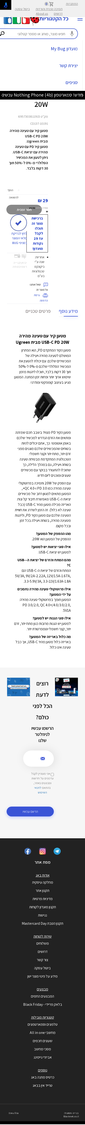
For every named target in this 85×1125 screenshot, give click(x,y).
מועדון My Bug (64, 49)
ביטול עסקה (22, 9)
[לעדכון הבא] (2, 95)
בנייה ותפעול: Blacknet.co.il (71, 1115)
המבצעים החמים (42, 996)
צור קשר (42, 959)
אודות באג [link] (43, 875)
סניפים (72, 82)
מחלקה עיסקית (42, 882)
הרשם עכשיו (30, 811)
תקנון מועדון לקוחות (42, 907)
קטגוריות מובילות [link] (42, 1017)
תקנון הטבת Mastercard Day (42, 923)
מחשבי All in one (42, 1032)
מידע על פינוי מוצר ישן (42, 976)
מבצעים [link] (42, 989)
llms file (13, 1113)
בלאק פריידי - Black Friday (42, 1004)
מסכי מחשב (42, 1049)
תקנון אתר (42, 890)
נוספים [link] (42, 1070)
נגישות (42, 915)
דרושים (58, 14)
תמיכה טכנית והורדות (49, 9)
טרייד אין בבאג (42, 1085)
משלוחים (42, 943)
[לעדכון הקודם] (82, 95)
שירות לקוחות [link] (43, 936)
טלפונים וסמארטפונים (43, 1024)
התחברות (72, 4)
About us (42, 14)
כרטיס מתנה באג (42, 1077)
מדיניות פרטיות (43, 898)
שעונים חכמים (42, 1040)
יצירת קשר (68, 65)
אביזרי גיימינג (43, 1057)
